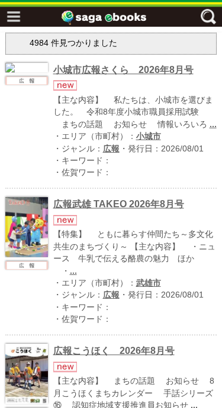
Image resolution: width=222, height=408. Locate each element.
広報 (111, 148)
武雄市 (148, 283)
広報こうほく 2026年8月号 (114, 351)
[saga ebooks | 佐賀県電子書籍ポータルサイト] (114, 17)
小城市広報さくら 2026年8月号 (123, 70)
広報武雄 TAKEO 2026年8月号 (118, 204)
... (213, 124)
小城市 (148, 136)
